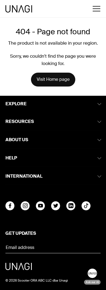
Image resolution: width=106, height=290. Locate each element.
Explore (16, 104)
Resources (19, 121)
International (23, 176)
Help (11, 158)
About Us (16, 140)
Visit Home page (53, 79)
